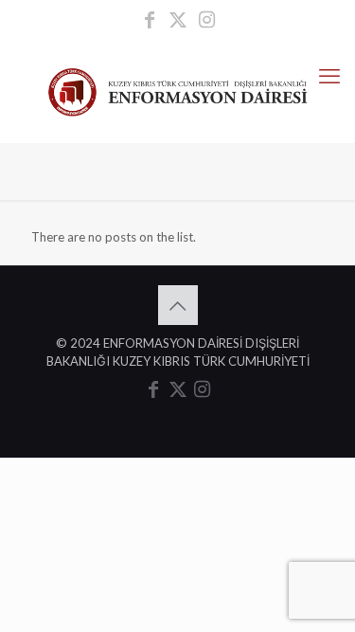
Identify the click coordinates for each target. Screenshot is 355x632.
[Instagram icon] (206, 20)
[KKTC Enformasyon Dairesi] (177, 90)
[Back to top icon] (178, 305)
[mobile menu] (329, 76)
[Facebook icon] (149, 20)
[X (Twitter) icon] (178, 20)
